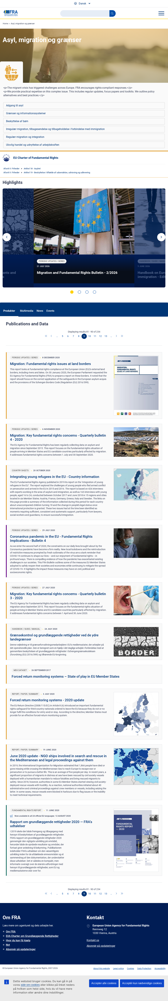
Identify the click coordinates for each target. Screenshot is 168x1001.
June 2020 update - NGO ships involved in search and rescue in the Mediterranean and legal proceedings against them (58, 758)
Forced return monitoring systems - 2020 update (47, 700)
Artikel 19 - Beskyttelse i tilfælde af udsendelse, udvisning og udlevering (57, 172)
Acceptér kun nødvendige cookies (142, 983)
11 (95, 336)
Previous (7, 237)
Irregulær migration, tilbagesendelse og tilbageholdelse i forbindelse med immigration (55, 129)
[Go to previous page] (51, 336)
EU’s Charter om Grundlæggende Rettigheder (32, 936)
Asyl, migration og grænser (23, 23)
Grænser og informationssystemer (26, 113)
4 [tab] (94, 292)
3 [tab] (87, 292)
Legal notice (118, 968)
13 (106, 336)
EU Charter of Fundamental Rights (35, 157)
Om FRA (11, 931)
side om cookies (30, 984)
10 (89, 336)
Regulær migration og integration (25, 136)
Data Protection (144, 968)
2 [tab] (79, 292)
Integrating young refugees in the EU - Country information (54, 477)
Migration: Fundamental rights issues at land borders (50, 364)
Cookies (130, 968)
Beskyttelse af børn (17, 121)
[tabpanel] (84, 238)
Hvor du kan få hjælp (18, 940)
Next (161, 237)
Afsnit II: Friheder (11, 168)
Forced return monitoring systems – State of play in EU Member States (65, 676)
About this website (101, 968)
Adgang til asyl (14, 105)
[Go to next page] (116, 336)
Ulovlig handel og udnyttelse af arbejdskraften (32, 144)
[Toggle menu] (161, 13)
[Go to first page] (46, 336)
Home (5, 23)
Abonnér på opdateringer (21, 949)
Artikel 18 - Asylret (32, 168)
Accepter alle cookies (103, 983)
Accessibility (160, 968)
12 (100, 336)
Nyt (8, 944)
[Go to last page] (122, 336)
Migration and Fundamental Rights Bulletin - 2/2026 (77, 273)
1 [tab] (72, 292)
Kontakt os (93, 940)
